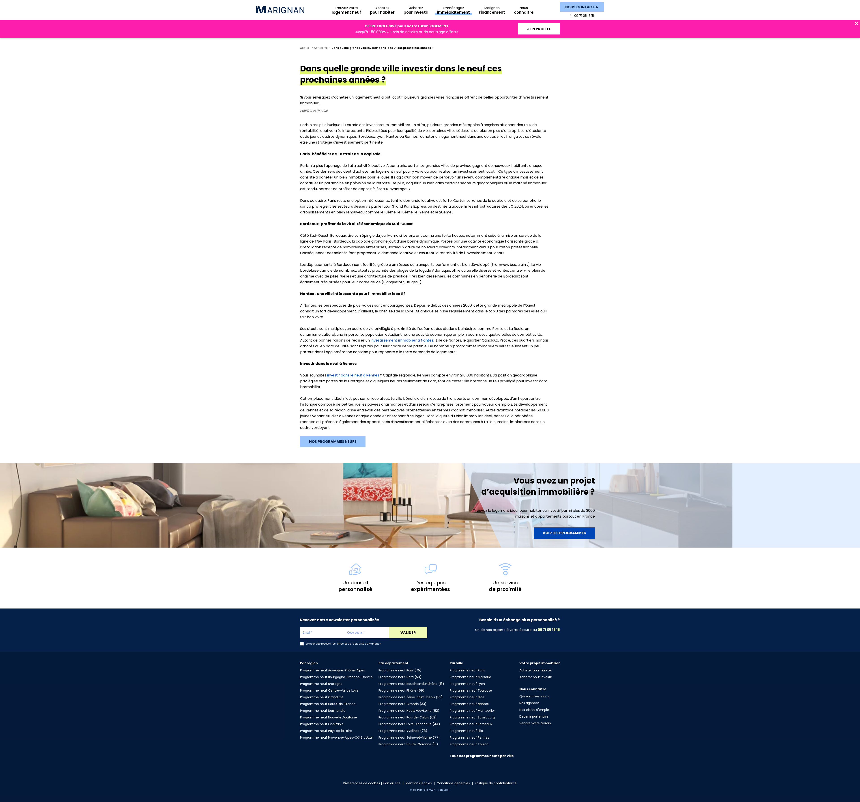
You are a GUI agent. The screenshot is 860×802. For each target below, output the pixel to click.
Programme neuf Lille (466, 731)
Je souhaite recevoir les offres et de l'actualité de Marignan (343, 643)
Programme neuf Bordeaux (471, 724)
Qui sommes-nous (534, 696)
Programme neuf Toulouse (471, 690)
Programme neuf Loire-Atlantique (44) (409, 724)
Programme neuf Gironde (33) (402, 704)
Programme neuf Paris (467, 670)
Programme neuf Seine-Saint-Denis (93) (410, 697)
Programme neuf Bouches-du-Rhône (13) (411, 684)
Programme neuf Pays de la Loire (326, 731)
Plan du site (392, 783)
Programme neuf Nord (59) (399, 677)
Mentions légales (419, 783)
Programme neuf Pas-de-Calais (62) (407, 717)
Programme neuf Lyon (467, 684)
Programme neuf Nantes (469, 704)
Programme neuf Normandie (322, 710)
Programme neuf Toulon (469, 744)
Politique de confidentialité (496, 783)
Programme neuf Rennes (469, 737)
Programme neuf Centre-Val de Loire (329, 690)
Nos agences (529, 703)
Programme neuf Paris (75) (399, 670)
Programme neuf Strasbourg (472, 717)
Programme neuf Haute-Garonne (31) (408, 744)
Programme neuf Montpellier (472, 710)
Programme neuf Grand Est (321, 697)
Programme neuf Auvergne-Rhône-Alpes (332, 670)
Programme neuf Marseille (470, 677)
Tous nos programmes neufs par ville (482, 756)
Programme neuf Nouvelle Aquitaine (328, 717)
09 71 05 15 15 (584, 15)
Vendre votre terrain (535, 723)
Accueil (305, 48)
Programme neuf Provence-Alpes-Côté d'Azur (336, 737)
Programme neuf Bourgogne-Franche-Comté (336, 677)
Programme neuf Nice (467, 697)
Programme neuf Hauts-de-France (327, 704)
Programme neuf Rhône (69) (401, 690)
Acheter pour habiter (535, 670)
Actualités (321, 48)
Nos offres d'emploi (534, 709)
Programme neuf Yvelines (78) (402, 731)
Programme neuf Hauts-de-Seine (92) (408, 710)
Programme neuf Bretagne (321, 684)
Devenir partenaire (533, 716)
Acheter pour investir (535, 677)
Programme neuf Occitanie (322, 724)
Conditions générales (453, 783)
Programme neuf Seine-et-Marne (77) (409, 737)
